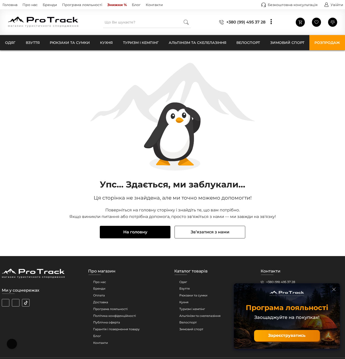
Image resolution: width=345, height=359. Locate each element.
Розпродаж (327, 42)
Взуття (184, 288)
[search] (186, 22)
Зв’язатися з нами (210, 232)
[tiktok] (26, 303)
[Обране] (316, 22)
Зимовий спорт (191, 329)
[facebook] (15, 303)
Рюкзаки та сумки (193, 295)
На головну (135, 232)
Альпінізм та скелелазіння (199, 316)
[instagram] (5, 303)
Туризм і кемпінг (192, 309)
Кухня (183, 302)
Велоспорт (188, 322)
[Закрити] (333, 289)
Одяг (183, 282)
